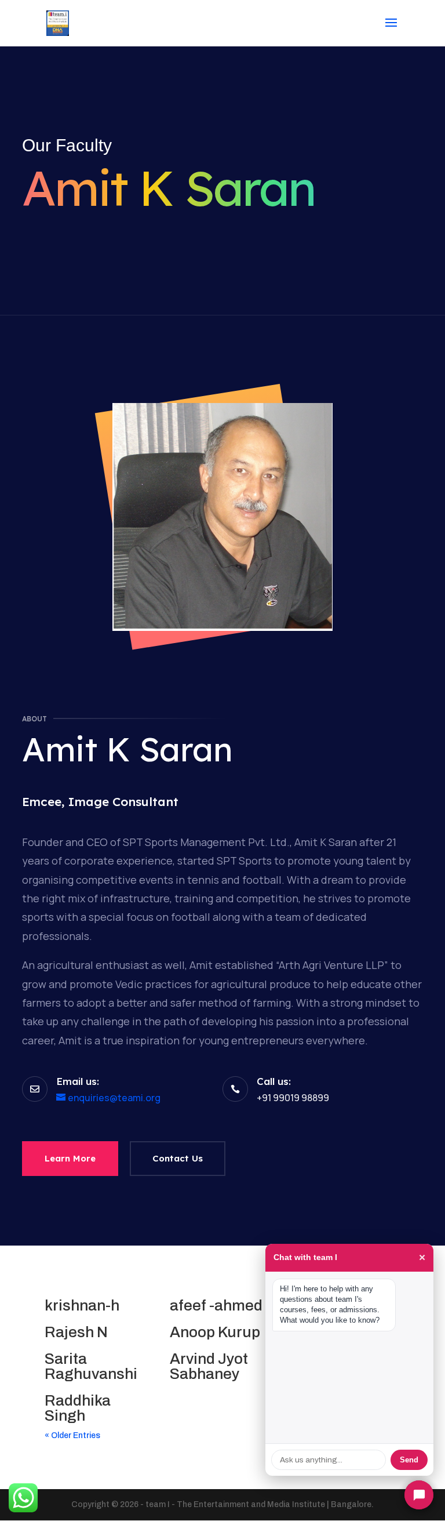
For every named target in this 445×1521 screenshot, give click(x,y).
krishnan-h (82, 1305)
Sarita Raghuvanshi (91, 1366)
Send (409, 1459)
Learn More (70, 1158)
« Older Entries (72, 1435)
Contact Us (177, 1158)
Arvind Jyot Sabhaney (209, 1366)
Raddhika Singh (78, 1408)
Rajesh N (76, 1332)
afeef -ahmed (216, 1305)
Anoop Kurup (215, 1332)
